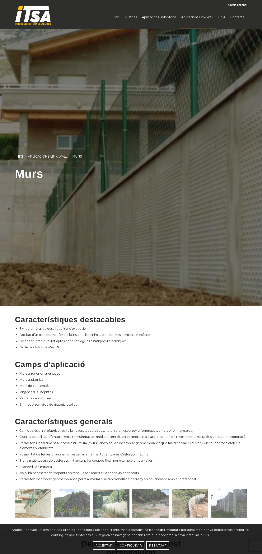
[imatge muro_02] (34, 504)
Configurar (131, 545)
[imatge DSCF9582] (151, 504)
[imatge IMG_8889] (191, 504)
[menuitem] (117, 17)
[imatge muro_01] (73, 504)
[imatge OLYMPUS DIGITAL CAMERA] (230, 504)
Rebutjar (157, 545)
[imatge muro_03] (112, 504)
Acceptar (104, 545)
